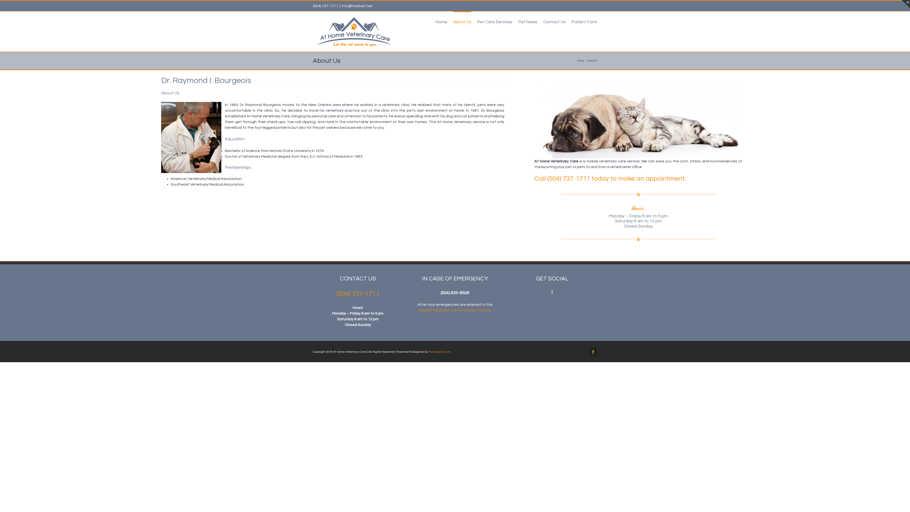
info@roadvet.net (357, 6)
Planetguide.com (439, 351)
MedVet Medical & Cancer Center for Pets (455, 310)
